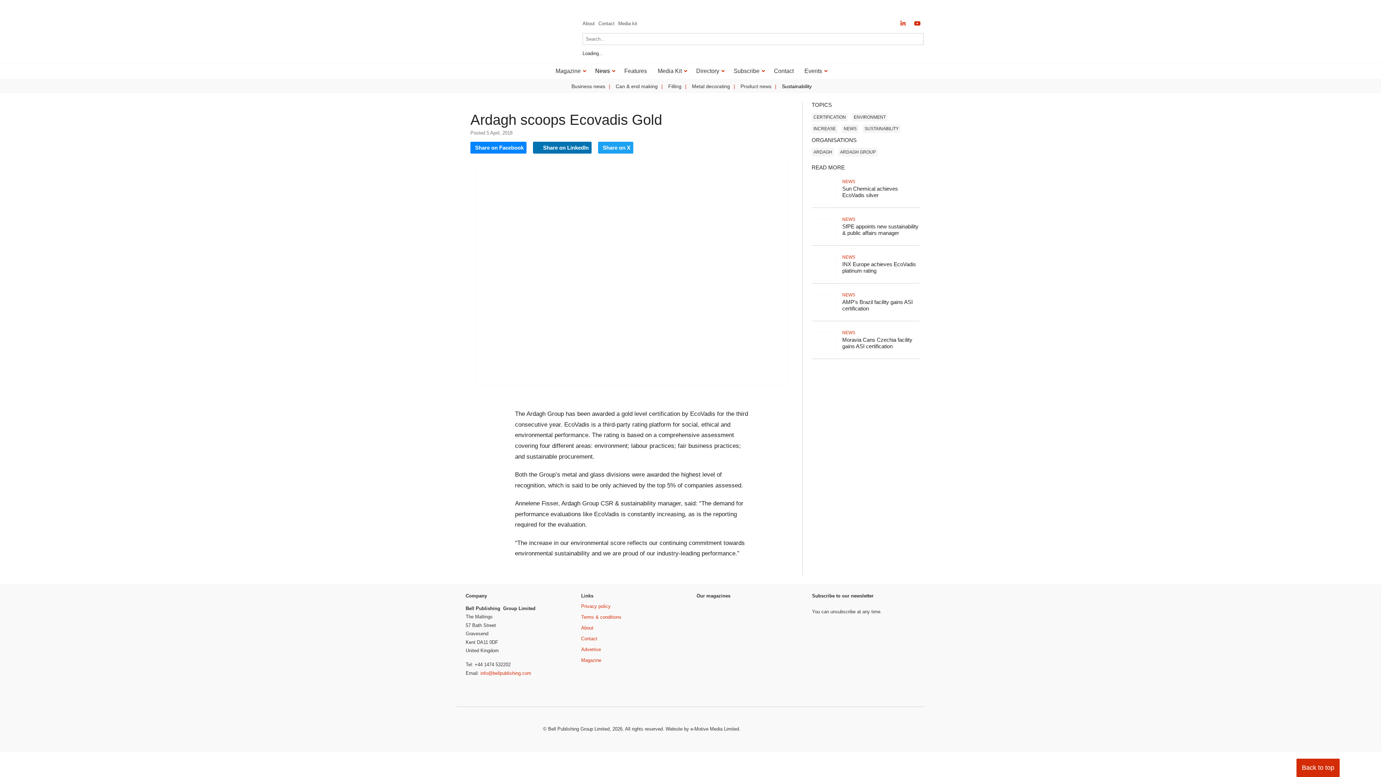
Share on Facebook (499, 148)
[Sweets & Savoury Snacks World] (715, 685)
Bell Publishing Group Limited (579, 729)
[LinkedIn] (903, 24)
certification (829, 117)
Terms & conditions (601, 617)
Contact (606, 23)
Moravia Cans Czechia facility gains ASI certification (877, 343)
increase (824, 128)
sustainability (882, 128)
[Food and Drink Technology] (783, 644)
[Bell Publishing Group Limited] (500, 729)
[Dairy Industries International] (715, 639)
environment (870, 117)
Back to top (1318, 767)
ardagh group (858, 152)
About (589, 23)
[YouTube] (917, 24)
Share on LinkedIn (565, 148)
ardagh (822, 152)
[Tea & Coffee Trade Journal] (783, 673)
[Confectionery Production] (783, 616)
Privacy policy (596, 606)
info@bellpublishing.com (505, 673)
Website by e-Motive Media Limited (702, 729)
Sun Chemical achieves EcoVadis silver (870, 192)
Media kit (627, 23)
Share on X (616, 148)
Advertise (591, 649)
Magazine (591, 660)
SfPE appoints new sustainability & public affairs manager (880, 229)
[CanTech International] (511, 53)
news (848, 181)
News (850, 128)
